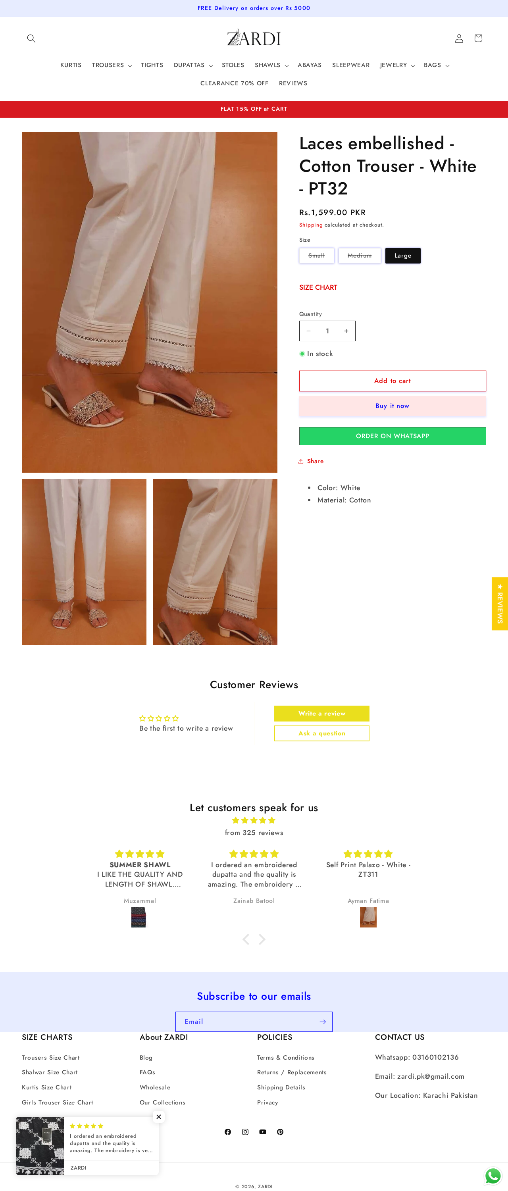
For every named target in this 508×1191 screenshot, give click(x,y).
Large (403, 255)
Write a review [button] (321, 713)
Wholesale (155, 1087)
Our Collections (163, 1102)
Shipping (311, 225)
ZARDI (265, 1186)
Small (321, 257)
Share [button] (315, 461)
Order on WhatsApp (392, 436)
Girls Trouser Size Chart (57, 1102)
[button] (31, 38)
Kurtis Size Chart (46, 1087)
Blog (146, 1057)
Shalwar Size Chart (50, 1072)
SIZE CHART (318, 287)
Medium (364, 257)
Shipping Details (281, 1087)
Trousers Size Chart (51, 1057)
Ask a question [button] (321, 733)
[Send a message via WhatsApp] (493, 1176)
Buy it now (392, 405)
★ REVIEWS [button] (500, 603)
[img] (254, 820)
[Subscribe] (322, 1022)
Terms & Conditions (286, 1057)
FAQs (148, 1072)
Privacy (267, 1102)
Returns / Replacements (292, 1072)
